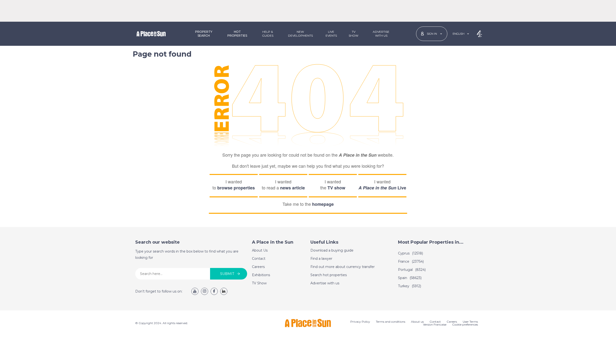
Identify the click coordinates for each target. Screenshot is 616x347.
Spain (410, 278)
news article (292, 188)
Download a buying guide (331, 250)
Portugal (412, 269)
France (411, 261)
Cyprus (410, 253)
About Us (260, 250)
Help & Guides (267, 33)
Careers (258, 267)
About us (417, 321)
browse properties (236, 188)
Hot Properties (237, 33)
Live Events (331, 33)
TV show (336, 188)
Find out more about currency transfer (342, 267)
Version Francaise (434, 324)
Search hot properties (328, 275)
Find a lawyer (321, 258)
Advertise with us (324, 283)
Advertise (381, 33)
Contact (258, 258)
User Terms (470, 321)
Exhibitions (261, 275)
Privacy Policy (360, 321)
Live (382, 188)
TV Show (353, 33)
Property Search (203, 33)
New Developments (300, 33)
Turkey (409, 286)
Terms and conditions (390, 321)
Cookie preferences (465, 324)
